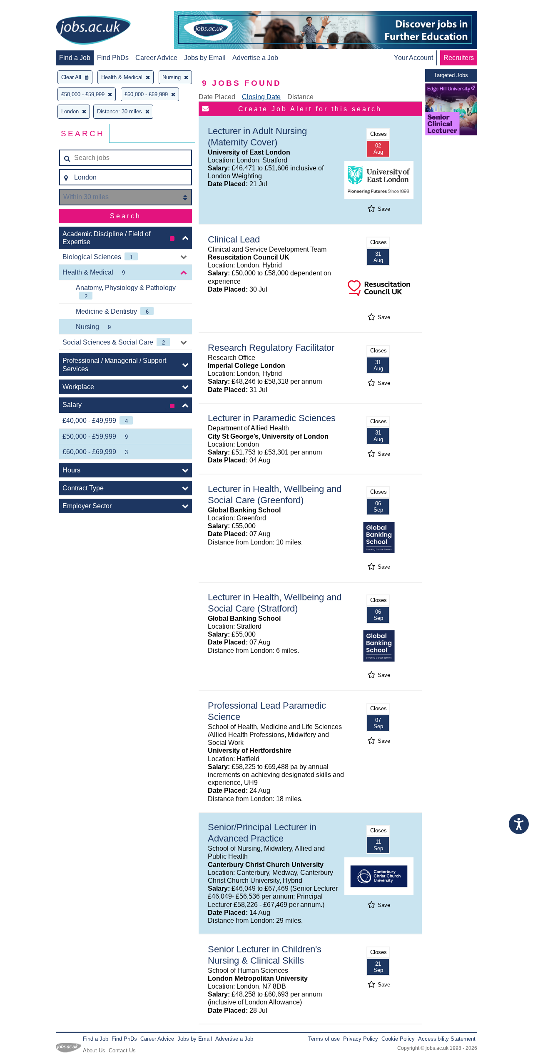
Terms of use (324, 1039)
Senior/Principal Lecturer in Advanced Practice (262, 833)
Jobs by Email (205, 57)
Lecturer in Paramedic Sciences (272, 418)
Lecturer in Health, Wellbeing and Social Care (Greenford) (274, 494)
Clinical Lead (234, 239)
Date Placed (217, 96)
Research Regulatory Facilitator (271, 347)
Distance (300, 96)
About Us (94, 1050)
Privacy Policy (360, 1039)
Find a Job (74, 57)
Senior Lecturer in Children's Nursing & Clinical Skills (264, 955)
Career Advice (156, 57)
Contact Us (122, 1050)
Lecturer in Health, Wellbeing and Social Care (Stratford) (274, 603)
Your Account (413, 57)
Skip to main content (33, 7)
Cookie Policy (398, 1039)
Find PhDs (113, 57)
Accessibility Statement (447, 1039)
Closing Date (261, 96)
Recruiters (458, 57)
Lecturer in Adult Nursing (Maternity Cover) (257, 136)
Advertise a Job (255, 57)
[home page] (93, 31)
